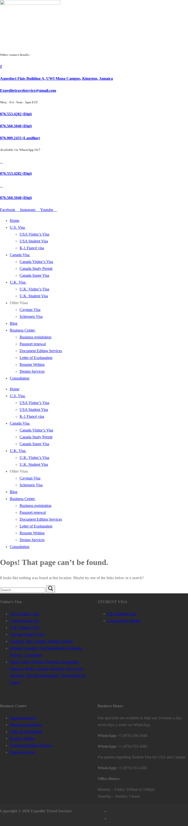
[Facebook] (111, 811)
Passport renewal (33, 344)
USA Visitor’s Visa (34, 234)
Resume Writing (32, 364)
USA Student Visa (34, 241)
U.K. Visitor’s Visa (34, 289)
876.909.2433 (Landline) (20, 138)
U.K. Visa (17, 282)
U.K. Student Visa (34, 296)
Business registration (35, 337)
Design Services (32, 371)
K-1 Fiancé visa (32, 248)
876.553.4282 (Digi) (16, 114)
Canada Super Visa (34, 275)
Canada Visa (19, 255)
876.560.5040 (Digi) (16, 126)
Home (14, 220)
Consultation (19, 378)
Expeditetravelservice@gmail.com (28, 90)
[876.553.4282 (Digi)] (1, 161)
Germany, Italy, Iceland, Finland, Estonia (41, 641)
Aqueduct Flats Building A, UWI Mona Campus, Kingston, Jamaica (56, 78)
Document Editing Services (41, 351)
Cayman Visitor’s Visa (27, 634)
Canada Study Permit (36, 268)
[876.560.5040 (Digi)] (1, 185)
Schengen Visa (31, 316)
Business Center (22, 330)
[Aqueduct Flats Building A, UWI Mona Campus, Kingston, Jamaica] (1, 66)
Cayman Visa (30, 310)
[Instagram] (111, 818)
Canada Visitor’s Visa (36, 262)
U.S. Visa (17, 227)
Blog (13, 323)
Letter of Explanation (36, 358)
